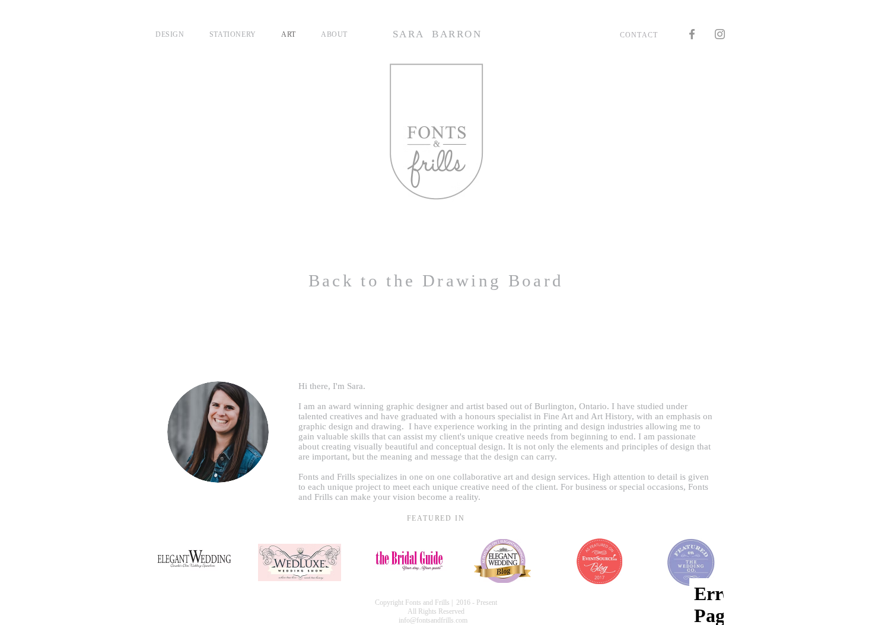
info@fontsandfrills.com (433, 620)
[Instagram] (720, 34)
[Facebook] (692, 34)
